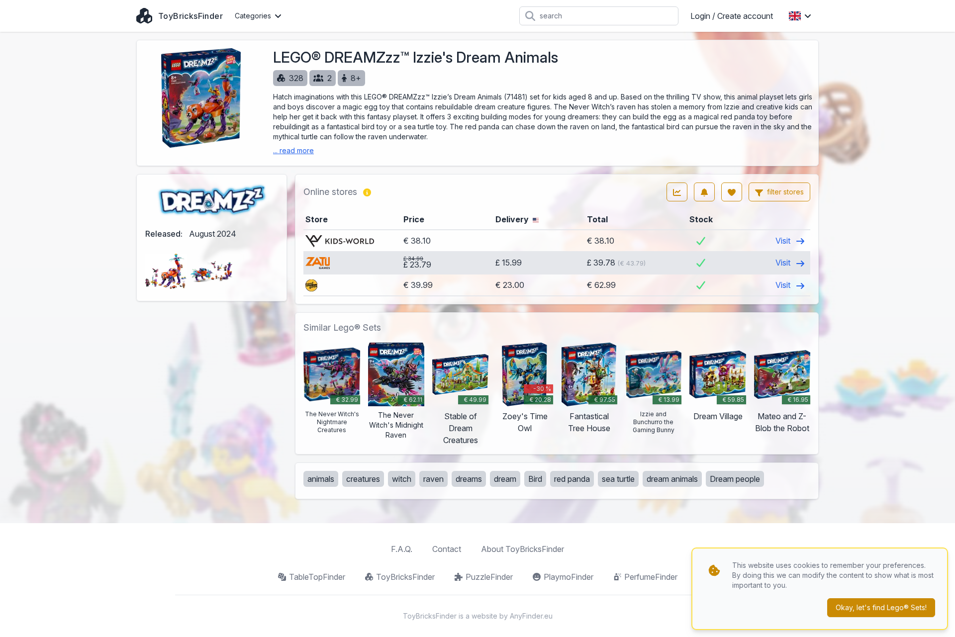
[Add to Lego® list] (731, 191)
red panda (572, 479)
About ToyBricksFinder (522, 549)
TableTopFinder (317, 577)
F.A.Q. (401, 549)
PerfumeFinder (650, 577)
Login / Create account (731, 16)
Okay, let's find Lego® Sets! (881, 607)
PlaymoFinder (568, 577)
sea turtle (618, 479)
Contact (446, 549)
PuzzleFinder (489, 577)
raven (433, 479)
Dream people (735, 479)
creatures (363, 479)
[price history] (677, 191)
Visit (783, 241)
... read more (293, 150)
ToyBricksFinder (405, 577)
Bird (535, 479)
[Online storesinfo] (367, 192)
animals (320, 479)
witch (401, 479)
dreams (469, 479)
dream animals (672, 479)
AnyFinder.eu (531, 616)
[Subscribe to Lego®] (704, 191)
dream (505, 479)
